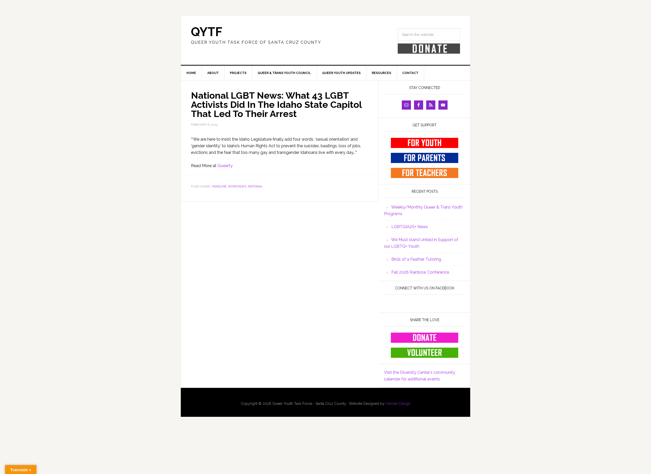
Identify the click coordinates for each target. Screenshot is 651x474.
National (255, 186)
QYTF (206, 32)
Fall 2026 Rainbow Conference (420, 272)
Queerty (225, 165)
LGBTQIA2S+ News (409, 226)
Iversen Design (398, 404)
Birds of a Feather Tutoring (416, 259)
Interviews (237, 186)
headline (219, 186)
